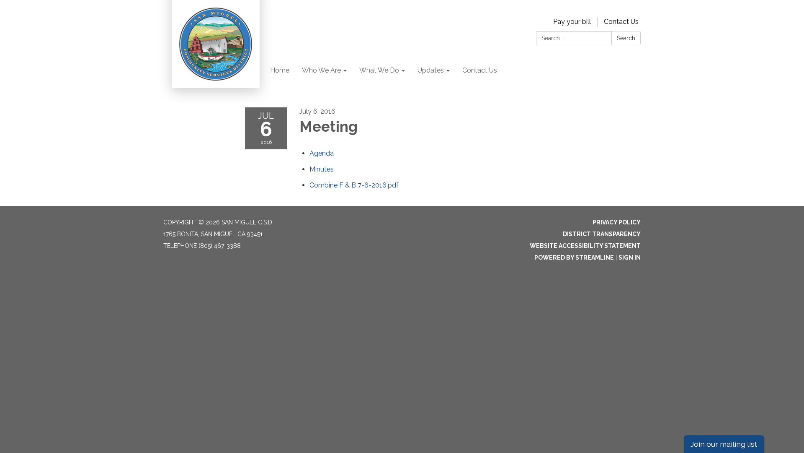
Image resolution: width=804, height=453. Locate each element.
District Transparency (602, 234)
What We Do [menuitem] (379, 70)
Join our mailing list (724, 444)
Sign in (629, 257)
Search (626, 38)
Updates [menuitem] (430, 70)
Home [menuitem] (279, 70)
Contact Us (621, 22)
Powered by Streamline (574, 257)
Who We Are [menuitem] (321, 70)
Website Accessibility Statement (585, 245)
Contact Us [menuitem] (479, 70)
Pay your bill (572, 22)
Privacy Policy (617, 222)
